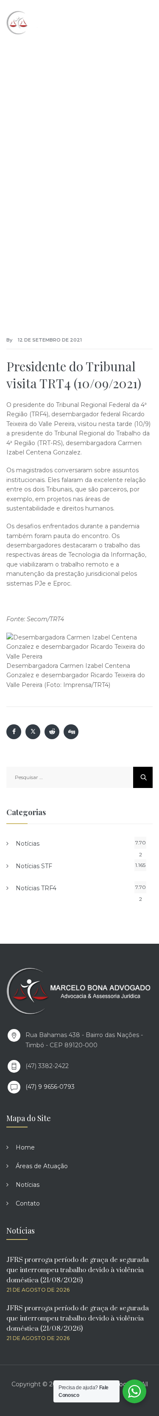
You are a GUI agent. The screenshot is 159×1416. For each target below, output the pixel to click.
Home (25, 1147)
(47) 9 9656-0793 (50, 1087)
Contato (28, 1203)
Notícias (27, 843)
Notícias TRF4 (36, 888)
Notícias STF (34, 866)
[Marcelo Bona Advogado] (42, 22)
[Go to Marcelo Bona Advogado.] (34, 152)
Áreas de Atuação (42, 1166)
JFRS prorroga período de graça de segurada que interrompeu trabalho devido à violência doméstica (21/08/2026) (77, 1270)
